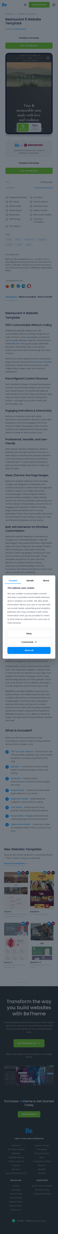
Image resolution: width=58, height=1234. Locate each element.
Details (30, 580)
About (46, 580)
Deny (29, 633)
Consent (13, 580)
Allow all (29, 650)
